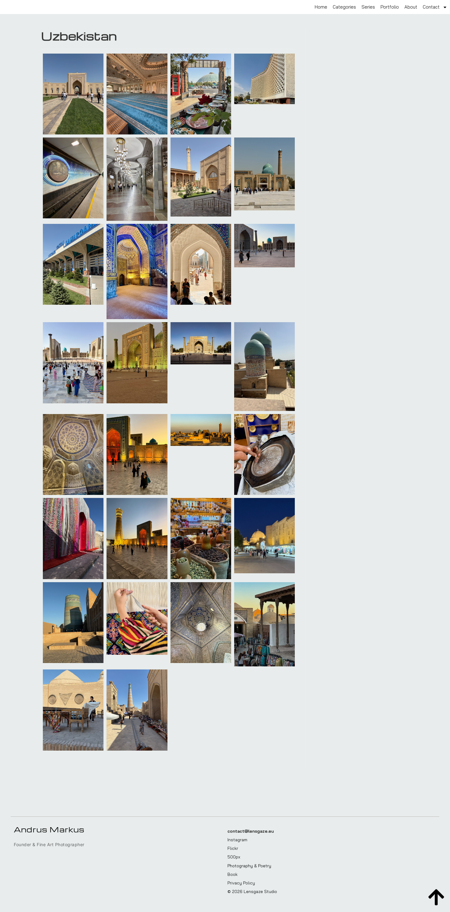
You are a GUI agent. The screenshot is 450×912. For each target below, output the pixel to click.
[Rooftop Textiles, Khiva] (73, 709)
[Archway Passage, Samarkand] (201, 264)
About (410, 7)
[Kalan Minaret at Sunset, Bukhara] (137, 538)
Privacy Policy (241, 883)
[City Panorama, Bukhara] (201, 430)
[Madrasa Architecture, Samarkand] (201, 343)
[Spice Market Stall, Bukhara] (201, 538)
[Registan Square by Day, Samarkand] (73, 362)
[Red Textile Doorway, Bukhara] (73, 538)
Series (368, 7)
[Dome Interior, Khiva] (201, 622)
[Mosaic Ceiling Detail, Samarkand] (73, 454)
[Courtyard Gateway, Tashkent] (73, 94)
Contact (431, 7)
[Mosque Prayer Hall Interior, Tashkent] (137, 94)
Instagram (237, 839)
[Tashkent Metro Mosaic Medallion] (73, 178)
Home (321, 7)
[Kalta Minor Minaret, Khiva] (73, 622)
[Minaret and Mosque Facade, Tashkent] (201, 177)
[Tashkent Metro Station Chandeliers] (137, 179)
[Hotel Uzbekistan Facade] (264, 79)
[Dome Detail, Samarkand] (264, 366)
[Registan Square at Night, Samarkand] (137, 271)
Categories (344, 7)
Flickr (232, 848)
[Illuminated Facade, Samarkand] (137, 362)
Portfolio (390, 7)
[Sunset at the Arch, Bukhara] (137, 454)
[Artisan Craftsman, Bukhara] (264, 454)
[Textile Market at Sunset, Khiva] (264, 624)
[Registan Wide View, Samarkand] (264, 246)
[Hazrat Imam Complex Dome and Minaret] (264, 174)
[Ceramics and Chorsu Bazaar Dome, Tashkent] (201, 94)
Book (232, 874)
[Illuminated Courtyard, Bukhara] (264, 535)
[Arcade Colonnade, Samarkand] (73, 264)
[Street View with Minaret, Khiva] (137, 709)
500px (233, 857)
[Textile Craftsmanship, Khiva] (137, 618)
